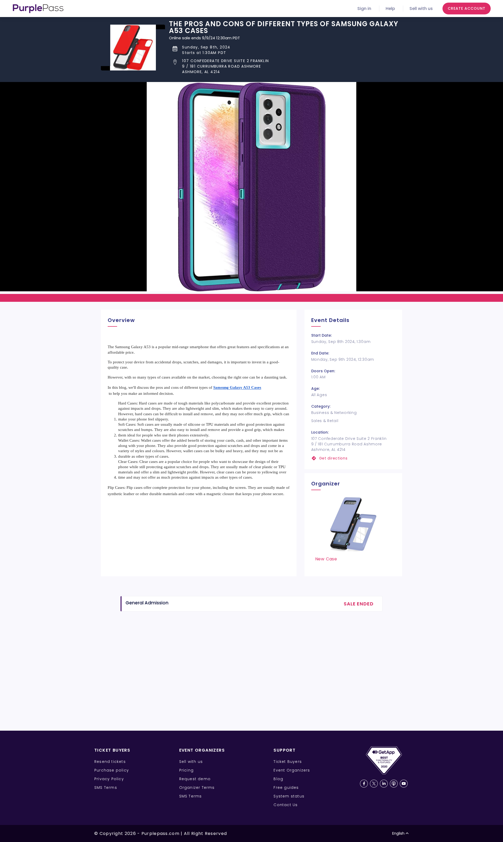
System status (289, 796)
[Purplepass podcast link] (394, 784)
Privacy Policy (109, 778)
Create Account (466, 8)
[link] (353, 458)
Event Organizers (292, 770)
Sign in (364, 9)
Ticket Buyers (288, 761)
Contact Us (286, 804)
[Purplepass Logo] (38, 8)
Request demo (195, 778)
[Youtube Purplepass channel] (404, 784)
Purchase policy (111, 770)
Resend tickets (110, 761)
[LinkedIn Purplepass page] (384, 784)
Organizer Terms (197, 787)
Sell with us (421, 9)
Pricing (186, 770)
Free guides (286, 787)
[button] (285, 66)
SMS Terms (105, 787)
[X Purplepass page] (374, 784)
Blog (278, 778)
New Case (326, 559)
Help (390, 9)
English (398, 833)
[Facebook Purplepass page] (364, 784)
